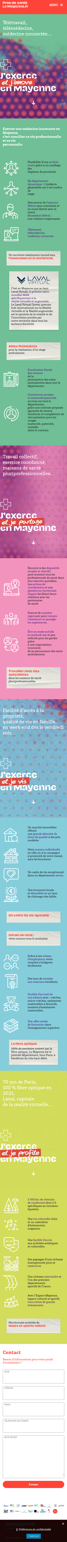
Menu (53, 4)
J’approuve (33, 1536)
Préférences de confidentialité (35, 1529)
